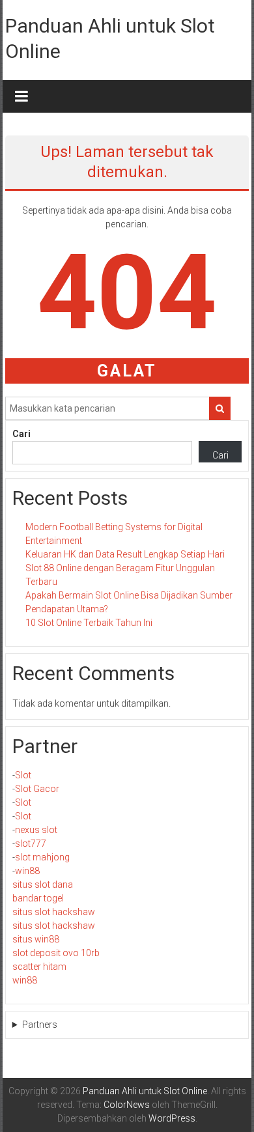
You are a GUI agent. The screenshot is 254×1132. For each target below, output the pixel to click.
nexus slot (36, 830)
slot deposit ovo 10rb (56, 953)
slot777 (30, 843)
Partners (39, 1024)
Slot (23, 775)
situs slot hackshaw (53, 912)
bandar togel (38, 898)
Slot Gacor (37, 789)
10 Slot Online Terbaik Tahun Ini (88, 622)
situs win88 (35, 939)
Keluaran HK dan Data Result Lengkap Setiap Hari (125, 554)
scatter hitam (39, 966)
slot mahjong (42, 857)
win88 (27, 871)
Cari (21, 434)
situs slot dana (42, 884)
